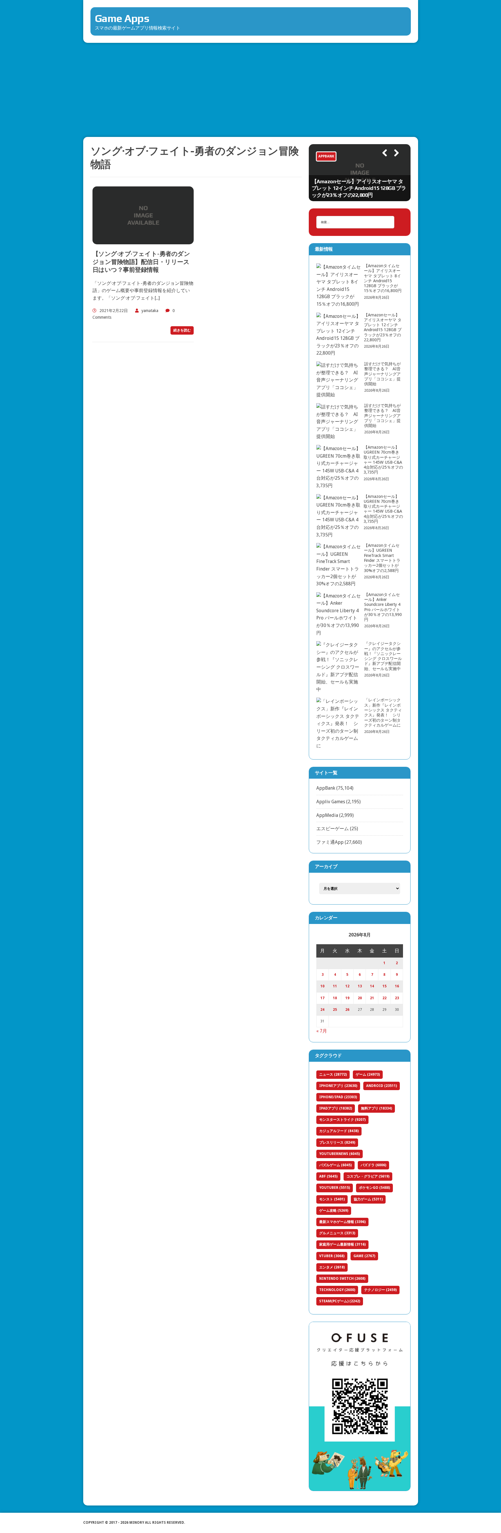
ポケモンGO (374, 1188)
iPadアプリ (335, 1108)
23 (397, 998)
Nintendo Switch (342, 1279)
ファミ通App (330, 842)
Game (364, 1256)
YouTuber (334, 1188)
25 (335, 1010)
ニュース (333, 1074)
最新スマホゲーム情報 (342, 1222)
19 (347, 998)
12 (347, 986)
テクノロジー (380, 1290)
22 (384, 998)
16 (397, 986)
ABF (328, 1176)
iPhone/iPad (338, 1097)
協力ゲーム (368, 1199)
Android (381, 1086)
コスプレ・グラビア (367, 1176)
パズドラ (373, 1165)
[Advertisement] (250, 86)
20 (360, 998)
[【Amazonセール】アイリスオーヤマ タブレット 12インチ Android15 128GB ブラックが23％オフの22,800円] (360, 172)
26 (347, 1010)
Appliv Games (330, 801)
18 (335, 998)
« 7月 (321, 1031)
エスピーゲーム (332, 828)
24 (322, 1010)
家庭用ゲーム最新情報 (342, 1244)
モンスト (332, 1199)
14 (372, 986)
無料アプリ (376, 1108)
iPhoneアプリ (338, 1086)
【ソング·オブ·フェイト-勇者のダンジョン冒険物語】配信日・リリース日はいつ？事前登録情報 (141, 261)
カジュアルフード (339, 1131)
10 (322, 986)
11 (335, 986)
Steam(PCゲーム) (339, 1301)
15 (384, 986)
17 (322, 998)
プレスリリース (337, 1142)
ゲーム (368, 1074)
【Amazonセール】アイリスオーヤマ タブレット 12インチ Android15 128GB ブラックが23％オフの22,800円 (359, 188)
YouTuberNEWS (339, 1154)
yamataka (149, 310)
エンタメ (332, 1267)
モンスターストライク (342, 1120)
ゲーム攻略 (333, 1211)
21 (372, 998)
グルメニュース (337, 1233)
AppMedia (327, 815)
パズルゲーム (335, 1165)
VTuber (331, 1256)
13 (360, 986)
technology (337, 1290)
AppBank (325, 788)
